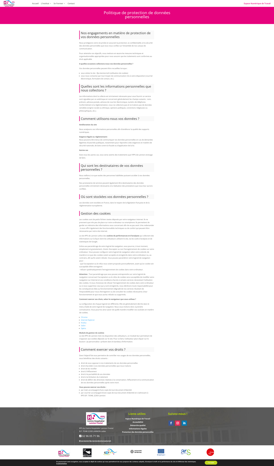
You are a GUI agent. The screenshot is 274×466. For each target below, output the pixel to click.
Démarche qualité (137, 425)
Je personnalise (61, 464)
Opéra (83, 328)
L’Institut (45, 4)
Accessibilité (138, 422)
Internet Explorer (88, 320)
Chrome (84, 317)
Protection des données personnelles (137, 432)
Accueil (35, 4)
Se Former (58, 4)
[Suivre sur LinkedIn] (184, 423)
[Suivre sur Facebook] (171, 423)
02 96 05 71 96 (91, 436)
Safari (83, 325)
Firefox (83, 323)
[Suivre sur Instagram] (177, 423)
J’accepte (211, 463)
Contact (71, 4)
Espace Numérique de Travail (257, 4)
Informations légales (138, 429)
